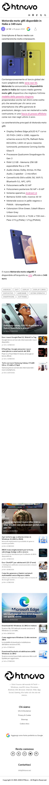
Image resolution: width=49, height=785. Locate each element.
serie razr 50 (31, 82)
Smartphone (8, 297)
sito (30, 275)
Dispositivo (8, 293)
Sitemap (24, 719)
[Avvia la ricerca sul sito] (45, 15)
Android (7, 290)
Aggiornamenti (10, 610)
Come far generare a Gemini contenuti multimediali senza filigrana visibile (17, 574)
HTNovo (25, 780)
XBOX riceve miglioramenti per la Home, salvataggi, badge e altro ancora (18, 551)
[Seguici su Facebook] (37, 15)
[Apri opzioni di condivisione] (35, 29)
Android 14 (31, 193)
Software (22, 297)
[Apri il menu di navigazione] (29, 15)
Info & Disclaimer (24, 711)
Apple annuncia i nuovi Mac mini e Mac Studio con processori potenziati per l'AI (24, 525)
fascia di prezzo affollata (33, 113)
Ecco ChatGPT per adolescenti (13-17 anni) (19, 562)
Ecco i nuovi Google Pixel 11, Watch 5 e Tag (19, 337)
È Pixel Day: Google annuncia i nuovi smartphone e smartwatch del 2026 (16, 350)
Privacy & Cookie (24, 715)
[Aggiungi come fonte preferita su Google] (28, 29)
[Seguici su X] (41, 15)
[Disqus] (24, 407)
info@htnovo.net (24, 770)
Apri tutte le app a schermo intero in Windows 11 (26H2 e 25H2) (16, 538)
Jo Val (8, 29)
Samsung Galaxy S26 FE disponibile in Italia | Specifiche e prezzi (22, 326)
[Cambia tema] (33, 15)
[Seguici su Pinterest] (36, 754)
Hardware (21, 293)
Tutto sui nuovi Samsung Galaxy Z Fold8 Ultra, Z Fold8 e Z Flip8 (18, 364)
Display (26, 290)
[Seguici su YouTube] (30, 754)
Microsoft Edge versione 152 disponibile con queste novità (23, 615)
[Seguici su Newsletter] (24, 754)
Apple (7, 518)
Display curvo (39, 290)
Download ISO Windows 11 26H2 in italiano (19, 626)
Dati (17, 290)
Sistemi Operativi (37, 293)
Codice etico (24, 724)
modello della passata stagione (17, 96)
